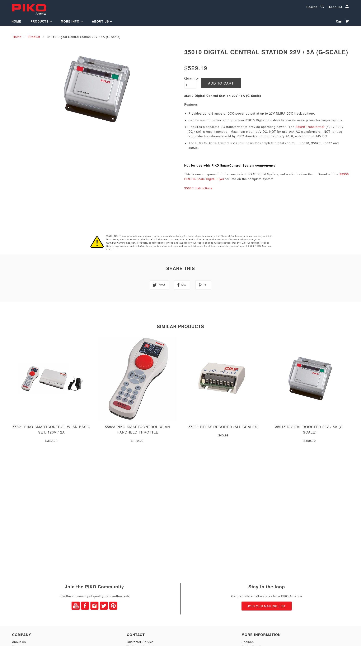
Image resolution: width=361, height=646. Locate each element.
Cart (340, 21)
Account (336, 7)
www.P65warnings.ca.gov (120, 242)
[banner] (29, 9)
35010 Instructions (198, 188)
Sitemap (248, 642)
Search (312, 7)
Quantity (191, 78)
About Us (101, 21)
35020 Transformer (310, 127)
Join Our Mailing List (266, 606)
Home (16, 21)
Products (40, 21)
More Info (70, 21)
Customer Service (140, 642)
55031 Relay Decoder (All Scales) (223, 426)
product (34, 37)
